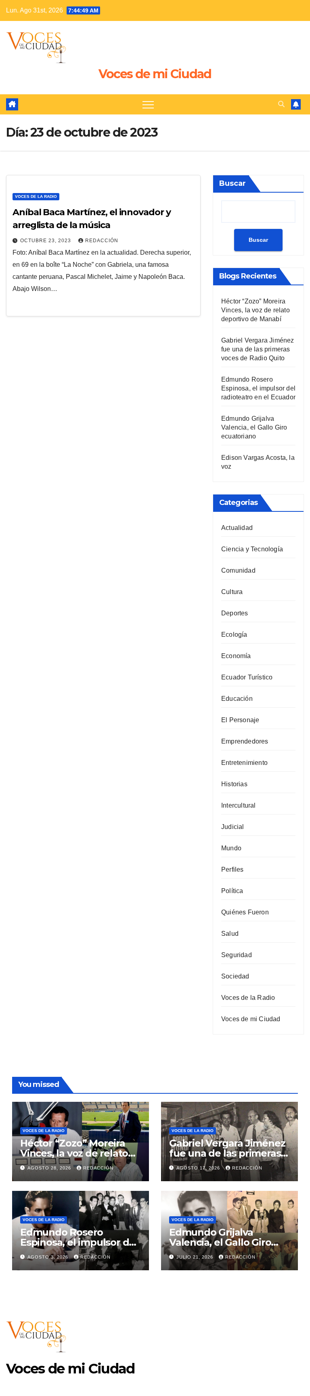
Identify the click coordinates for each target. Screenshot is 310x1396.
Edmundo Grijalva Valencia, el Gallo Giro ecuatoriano (254, 427)
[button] (281, 104)
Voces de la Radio (36, 196)
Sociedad (235, 976)
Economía (236, 655)
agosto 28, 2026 (50, 1167)
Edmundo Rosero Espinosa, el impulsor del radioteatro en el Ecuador (258, 388)
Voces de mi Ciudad (154, 73)
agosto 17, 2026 (199, 1167)
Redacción (101, 240)
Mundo (231, 848)
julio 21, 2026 (195, 1257)
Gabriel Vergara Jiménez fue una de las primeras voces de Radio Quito (257, 349)
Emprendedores (244, 741)
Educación (237, 698)
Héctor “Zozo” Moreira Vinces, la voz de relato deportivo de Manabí (255, 310)
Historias (234, 784)
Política (232, 890)
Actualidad (237, 527)
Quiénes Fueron (245, 912)
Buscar (232, 183)
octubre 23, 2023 (46, 240)
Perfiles (232, 869)
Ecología (234, 634)
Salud (230, 933)
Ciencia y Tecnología (252, 549)
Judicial (232, 826)
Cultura (232, 591)
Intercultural (238, 805)
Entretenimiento (244, 762)
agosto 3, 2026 (48, 1257)
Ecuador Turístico (246, 677)
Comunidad (238, 570)
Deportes (234, 613)
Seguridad (236, 954)
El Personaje (240, 720)
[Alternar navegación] (148, 104)
